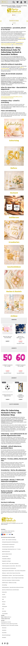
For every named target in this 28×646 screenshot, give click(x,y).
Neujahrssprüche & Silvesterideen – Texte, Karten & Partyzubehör (13, 570)
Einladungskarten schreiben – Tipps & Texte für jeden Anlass (13, 575)
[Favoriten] (17, 2)
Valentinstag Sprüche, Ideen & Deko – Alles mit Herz (11, 565)
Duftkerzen (14, 217)
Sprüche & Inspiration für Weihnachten (9, 568)
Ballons (17, 96)
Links (3, 608)
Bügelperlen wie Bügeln (6, 561)
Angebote (14, 348)
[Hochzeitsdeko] (14, 205)
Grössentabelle (5, 613)
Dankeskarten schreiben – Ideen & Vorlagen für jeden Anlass (13, 577)
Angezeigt (14, 377)
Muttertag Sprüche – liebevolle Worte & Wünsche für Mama (13, 587)
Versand (3, 594)
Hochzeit (8, 96)
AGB (3, 599)
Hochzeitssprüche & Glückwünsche (8, 544)
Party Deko (12, 96)
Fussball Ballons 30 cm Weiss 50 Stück (7, 395)
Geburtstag (3, 96)
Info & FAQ (4, 611)
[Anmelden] (21, 2)
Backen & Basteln (9, 97)
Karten (20, 96)
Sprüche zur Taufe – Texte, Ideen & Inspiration (10, 563)
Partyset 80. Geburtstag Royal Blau (20, 337)
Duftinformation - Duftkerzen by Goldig (9, 582)
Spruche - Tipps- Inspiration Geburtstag (9, 539)
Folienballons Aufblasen (6, 558)
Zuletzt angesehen (14, 404)
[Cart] (25, 2)
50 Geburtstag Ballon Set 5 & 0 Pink (7, 366)
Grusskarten (14, 242)
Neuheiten (14, 319)
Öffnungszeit (4, 606)
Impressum (4, 596)
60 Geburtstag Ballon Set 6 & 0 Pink (20, 366)
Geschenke (3, 97)
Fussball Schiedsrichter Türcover (20, 396)
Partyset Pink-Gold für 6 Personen (7, 337)
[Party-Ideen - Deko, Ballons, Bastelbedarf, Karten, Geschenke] (14, 11)
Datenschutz (4, 592)
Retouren (4, 601)
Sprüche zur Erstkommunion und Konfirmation (10, 589)
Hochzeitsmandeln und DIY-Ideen (8, 546)
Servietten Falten (5, 556)
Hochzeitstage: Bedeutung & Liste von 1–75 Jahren (11, 549)
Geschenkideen (14, 267)
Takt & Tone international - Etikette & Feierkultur (11, 580)
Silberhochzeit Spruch (6, 551)
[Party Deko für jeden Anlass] (14, 128)
